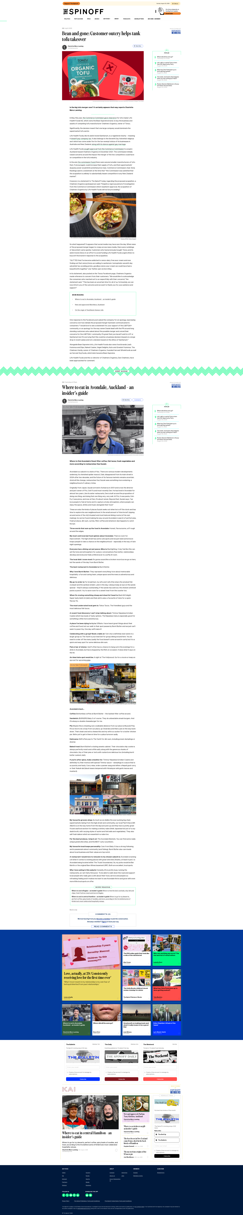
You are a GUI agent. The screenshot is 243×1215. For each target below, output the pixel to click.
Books (97, 19)
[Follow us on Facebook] (64, 1196)
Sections (106, 18)
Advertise (124, 1172)
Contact (112, 1172)
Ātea (89, 19)
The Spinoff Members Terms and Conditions (87, 1201)
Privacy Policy (65, 1201)
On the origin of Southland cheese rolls (89, 310)
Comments (137, 400)
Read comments (103, 926)
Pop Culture (78, 19)
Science (64, 1185)
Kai (63, 28)
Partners (64, 1182)
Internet (64, 1179)
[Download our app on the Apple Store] (87, 1196)
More (116, 18)
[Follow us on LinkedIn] (78, 1196)
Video (63, 1172)
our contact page (139, 1206)
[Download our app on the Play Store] (90, 1196)
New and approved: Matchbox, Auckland (89, 305)
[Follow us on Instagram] (74, 1196)
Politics (67, 19)
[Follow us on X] (67, 1196)
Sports (88, 1179)
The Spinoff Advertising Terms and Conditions (118, 1201)
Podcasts (126, 19)
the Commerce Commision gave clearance (99, 118)
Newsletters (139, 19)
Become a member (154, 19)
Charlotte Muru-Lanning (75, 46)
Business (88, 1185)
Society (88, 1172)
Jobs (123, 1176)
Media (87, 1182)
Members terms (138, 1176)
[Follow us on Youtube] (71, 1196)
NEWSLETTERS (167, 1095)
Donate (135, 1172)
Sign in (176, 3)
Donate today (169, 13)
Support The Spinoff (71, 3)
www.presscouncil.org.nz (84, 1208)
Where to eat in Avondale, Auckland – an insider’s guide (95, 299)
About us (112, 1176)
